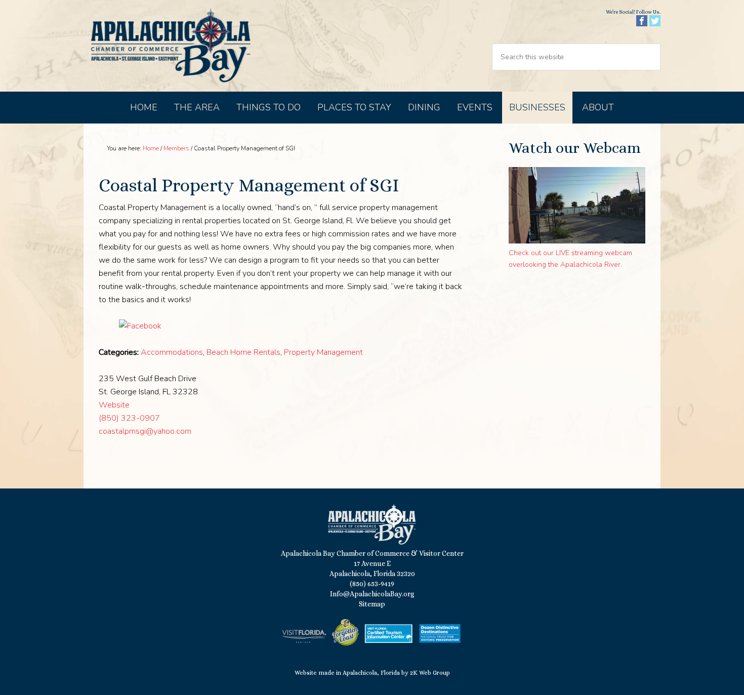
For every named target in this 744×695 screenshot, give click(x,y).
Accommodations (172, 352)
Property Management (323, 352)
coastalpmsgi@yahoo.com (145, 431)
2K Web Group (430, 672)
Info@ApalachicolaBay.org (372, 594)
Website (114, 405)
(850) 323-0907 (129, 418)
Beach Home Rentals (243, 352)
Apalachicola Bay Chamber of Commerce (171, 46)
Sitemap (372, 604)
